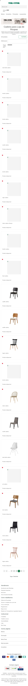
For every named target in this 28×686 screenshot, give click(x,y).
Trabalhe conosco (5, 618)
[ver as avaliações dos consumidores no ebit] (7, 668)
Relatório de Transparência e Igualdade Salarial (11, 611)
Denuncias (3, 592)
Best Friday (3, 625)
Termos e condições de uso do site (8, 602)
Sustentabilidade (4, 621)
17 (11, 571)
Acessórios (8, 14)
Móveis (3, 14)
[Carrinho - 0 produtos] (26, 3)
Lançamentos (23, 14)
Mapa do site (4, 608)
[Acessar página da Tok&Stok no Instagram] (12, 579)
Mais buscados (4, 643)
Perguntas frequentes (5, 590)
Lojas (2, 623)
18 (14, 571)
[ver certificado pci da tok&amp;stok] (20, 668)
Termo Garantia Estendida (6, 594)
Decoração (3, 635)
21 (21, 571)
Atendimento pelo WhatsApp (7, 588)
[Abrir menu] (4, 3)
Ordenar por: (4, 41)
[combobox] (17, 41)
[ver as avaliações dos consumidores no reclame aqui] (14, 668)
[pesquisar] (25, 7)
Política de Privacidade (6, 600)
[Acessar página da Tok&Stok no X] (20, 579)
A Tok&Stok (3, 616)
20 (19, 571)
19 (16, 571)
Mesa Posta (4, 639)
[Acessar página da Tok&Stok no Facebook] (8, 579)
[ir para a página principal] (14, 3)
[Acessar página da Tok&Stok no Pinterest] (16, 579)
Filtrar (23, 36)
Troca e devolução (5, 604)
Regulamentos (4, 606)
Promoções (15, 14)
